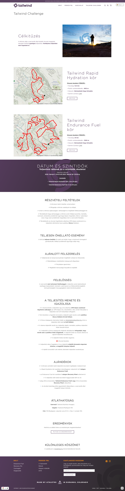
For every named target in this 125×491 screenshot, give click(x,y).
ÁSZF (98, 488)
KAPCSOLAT (79, 5)
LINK (80, 93)
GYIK (40, 471)
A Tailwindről (43, 463)
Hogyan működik (44, 468)
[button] (105, 5)
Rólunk (41, 466)
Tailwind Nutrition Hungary (28, 488)
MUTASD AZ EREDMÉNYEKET (62, 432)
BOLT (60, 5)
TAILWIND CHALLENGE (93, 5)
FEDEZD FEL (69, 5)
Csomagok (17, 468)
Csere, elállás (108, 488)
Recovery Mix (18, 466)
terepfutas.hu (58, 449)
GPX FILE (72, 98)
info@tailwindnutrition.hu (74, 320)
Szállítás (93, 488)
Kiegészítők (17, 471)
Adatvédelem (102, 488)
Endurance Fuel (19, 463)
